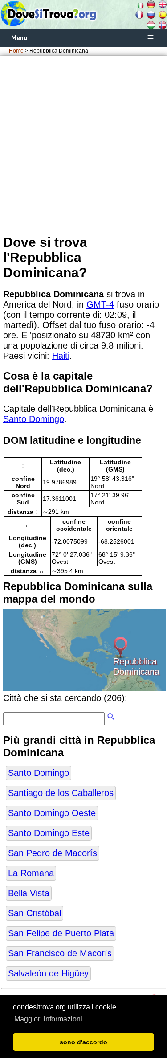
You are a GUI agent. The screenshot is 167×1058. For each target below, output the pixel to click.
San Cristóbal (34, 913)
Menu (19, 37)
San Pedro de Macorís (52, 853)
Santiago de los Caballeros (61, 793)
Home (16, 51)
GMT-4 (100, 304)
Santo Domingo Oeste (52, 813)
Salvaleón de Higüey (48, 973)
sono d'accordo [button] (83, 1042)
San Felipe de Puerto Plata (61, 933)
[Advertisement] (83, 144)
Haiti (60, 356)
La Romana (31, 873)
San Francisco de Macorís (60, 953)
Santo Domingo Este (49, 833)
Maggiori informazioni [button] (48, 1019)
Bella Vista (28, 893)
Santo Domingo (33, 419)
